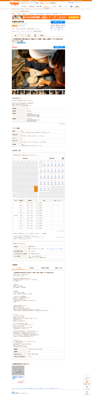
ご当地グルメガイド (29, 8)
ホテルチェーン (18, 388)
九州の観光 (19, 13)
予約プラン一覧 (58, 22)
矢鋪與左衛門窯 (48, 13)
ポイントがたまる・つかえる (16, 11)
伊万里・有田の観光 (31, 13)
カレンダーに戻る (60, 231)
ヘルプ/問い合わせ (79, 0)
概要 (15, 35)
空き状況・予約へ (59, 47)
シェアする (54, 29)
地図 (38, 116)
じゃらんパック (32, 6)
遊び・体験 (39, 6)
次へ (64, 69)
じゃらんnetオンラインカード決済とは (55, 248)
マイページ (80, 2)
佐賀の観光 (24, 13)
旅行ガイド (19, 8)
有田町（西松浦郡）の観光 (40, 13)
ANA (43, 388)
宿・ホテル (13, 388)
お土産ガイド (41, 8)
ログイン (32, 2)
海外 (71, 6)
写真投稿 (61, 27)
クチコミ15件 (23, 24)
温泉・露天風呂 (30, 388)
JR (39, 388)
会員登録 (36, 2)
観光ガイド (23, 8)
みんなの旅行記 (46, 8)
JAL (41, 388)
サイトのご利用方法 (72, 0)
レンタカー (54, 6)
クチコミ (28, 35)
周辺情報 (41, 35)
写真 (35, 35)
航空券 (60, 6)
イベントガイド (35, 8)
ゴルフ (66, 6)
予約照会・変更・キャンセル (73, 2)
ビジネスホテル (24, 388)
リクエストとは (61, 237)
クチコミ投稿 (54, 27)
